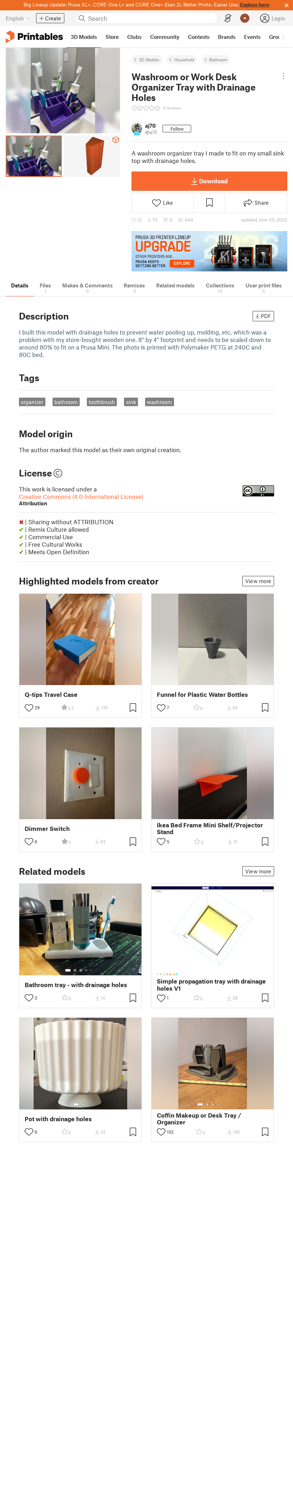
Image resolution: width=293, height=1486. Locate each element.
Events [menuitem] (252, 37)
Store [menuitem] (112, 37)
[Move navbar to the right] (283, 36)
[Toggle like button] (29, 708)
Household (184, 59)
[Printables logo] (34, 37)
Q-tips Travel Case (51, 694)
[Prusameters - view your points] (244, 18)
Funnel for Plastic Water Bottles (202, 694)
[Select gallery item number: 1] (68, 970)
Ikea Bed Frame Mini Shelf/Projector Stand (210, 828)
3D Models (149, 59)
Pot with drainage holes (58, 1118)
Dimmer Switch (47, 828)
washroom (159, 402)
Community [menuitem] (164, 37)
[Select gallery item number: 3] (80, 970)
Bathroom (218, 59)
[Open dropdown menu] (283, 76)
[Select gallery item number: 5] (91, 970)
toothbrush (102, 402)
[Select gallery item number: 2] (75, 970)
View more (258, 581)
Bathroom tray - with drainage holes (76, 984)
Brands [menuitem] (226, 37)
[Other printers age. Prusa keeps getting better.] (209, 251)
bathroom (66, 402)
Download (213, 180)
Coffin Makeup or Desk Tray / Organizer (199, 1118)
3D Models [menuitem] (84, 37)
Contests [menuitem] (198, 37)
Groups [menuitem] (278, 37)
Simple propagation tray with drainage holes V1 (211, 984)
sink (131, 402)
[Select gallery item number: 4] (86, 970)
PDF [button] (266, 316)
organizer (32, 402)
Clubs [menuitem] (134, 37)
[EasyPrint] (228, 18)
